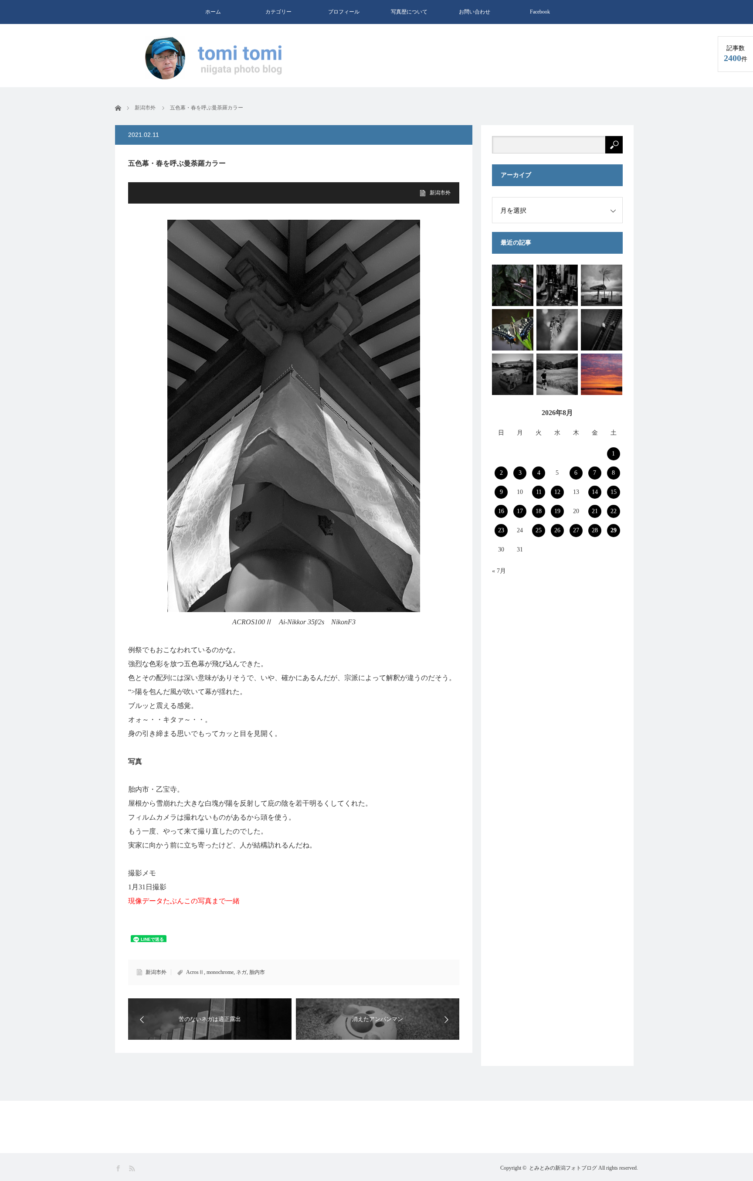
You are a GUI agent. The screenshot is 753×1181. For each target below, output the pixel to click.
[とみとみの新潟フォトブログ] (217, 58)
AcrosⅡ (195, 972)
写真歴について (409, 12)
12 (557, 492)
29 (614, 530)
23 (501, 530)
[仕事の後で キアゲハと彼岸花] (512, 330)
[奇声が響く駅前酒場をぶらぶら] (512, 285)
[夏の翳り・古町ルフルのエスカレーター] (601, 330)
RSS (132, 1168)
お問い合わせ (474, 12)
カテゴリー (278, 12)
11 (539, 492)
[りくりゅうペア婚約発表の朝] (601, 374)
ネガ (241, 972)
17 (520, 511)
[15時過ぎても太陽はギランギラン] (557, 374)
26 (557, 530)
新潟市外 (440, 193)
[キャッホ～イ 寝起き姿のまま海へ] (601, 285)
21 (595, 511)
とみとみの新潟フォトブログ (563, 1168)
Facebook (540, 12)
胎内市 (257, 972)
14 (595, 492)
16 (501, 511)
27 (576, 530)
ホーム (213, 12)
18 (539, 511)
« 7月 (499, 571)
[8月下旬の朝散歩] (512, 374)
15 (614, 492)
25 (539, 530)
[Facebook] (118, 1168)
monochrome (220, 972)
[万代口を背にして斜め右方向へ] (557, 285)
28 (595, 530)
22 (614, 511)
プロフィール (344, 12)
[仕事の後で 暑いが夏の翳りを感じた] (557, 330)
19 (557, 511)
